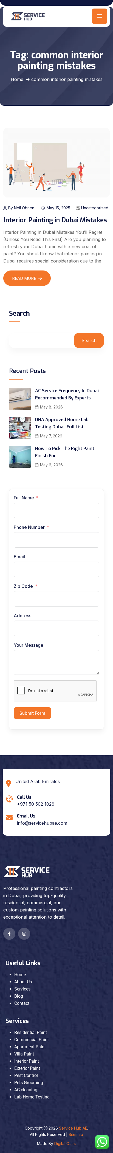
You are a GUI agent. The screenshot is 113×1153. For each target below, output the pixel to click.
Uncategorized (94, 207)
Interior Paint (26, 1061)
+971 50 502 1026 (35, 804)
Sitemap (76, 1134)
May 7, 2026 (51, 436)
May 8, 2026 (51, 407)
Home (17, 79)
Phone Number (30, 527)
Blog (18, 996)
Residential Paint (30, 1032)
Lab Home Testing (32, 1097)
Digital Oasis (65, 1143)
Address (22, 615)
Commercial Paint (31, 1039)
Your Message (28, 645)
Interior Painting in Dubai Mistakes (55, 220)
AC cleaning (25, 1089)
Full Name (24, 497)
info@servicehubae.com (42, 823)
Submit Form (32, 713)
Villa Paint (24, 1054)
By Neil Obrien (21, 207)
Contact (21, 1003)
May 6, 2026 (51, 464)
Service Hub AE (73, 1128)
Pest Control (26, 1075)
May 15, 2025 (58, 207)
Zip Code (23, 586)
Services (22, 989)
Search (19, 314)
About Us (23, 981)
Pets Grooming (28, 1082)
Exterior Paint (27, 1068)
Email (19, 556)
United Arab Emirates (37, 781)
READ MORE (24, 278)
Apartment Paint (30, 1046)
